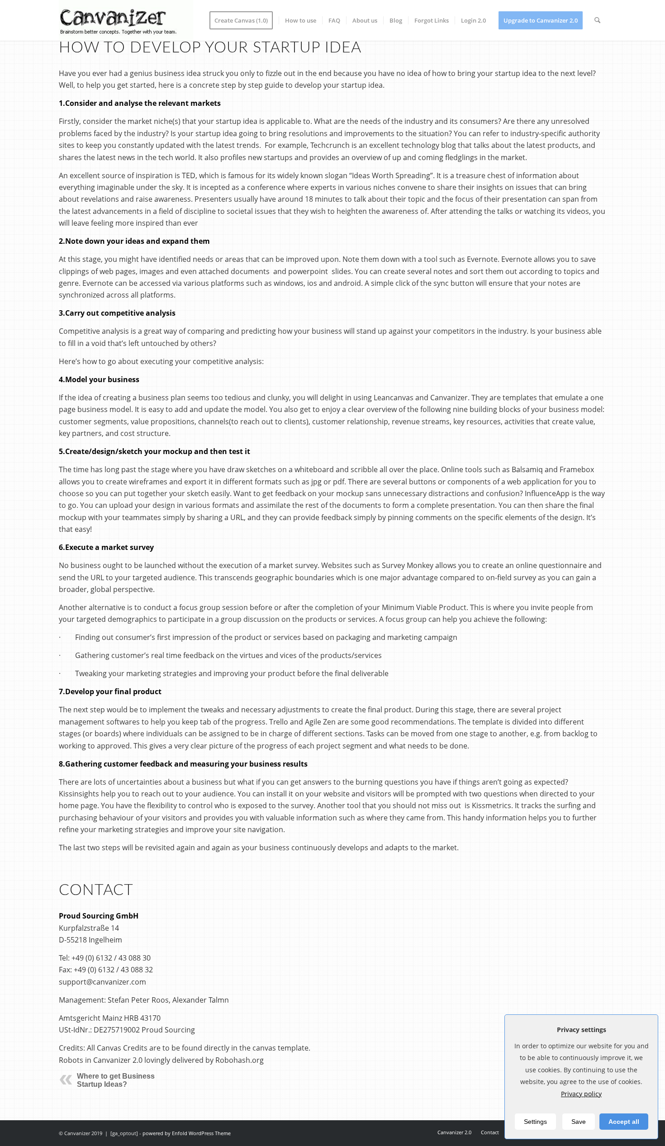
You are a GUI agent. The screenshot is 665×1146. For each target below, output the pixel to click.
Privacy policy (581, 1093)
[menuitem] (244, 20)
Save (578, 1121)
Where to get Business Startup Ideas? (116, 1080)
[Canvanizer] (126, 20)
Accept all (623, 1121)
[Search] (597, 20)
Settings (535, 1121)
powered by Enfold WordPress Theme (186, 1133)
